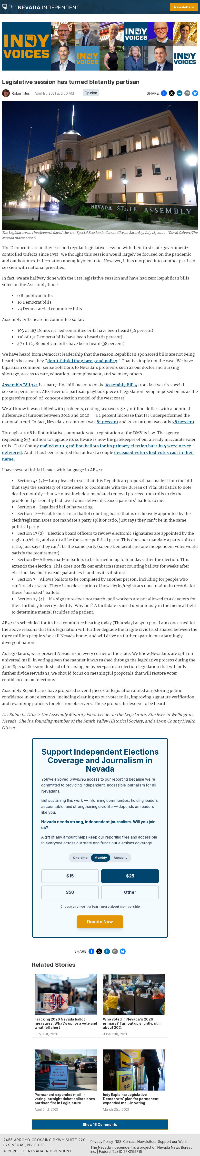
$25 (130, 875)
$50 (70, 892)
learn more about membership (116, 906)
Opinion (91, 93)
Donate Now (100, 921)
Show (100, 1124)
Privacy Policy (101, 1141)
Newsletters (184, 7)
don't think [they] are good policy (82, 361)
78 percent (183, 422)
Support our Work (172, 1141)
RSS (118, 1141)
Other (130, 892)
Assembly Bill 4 (121, 385)
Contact (129, 1141)
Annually (120, 857)
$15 (70, 875)
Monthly (100, 857)
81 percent (107, 422)
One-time (80, 857)
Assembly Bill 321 (20, 385)
